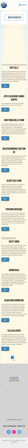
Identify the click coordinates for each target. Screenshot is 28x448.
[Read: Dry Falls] (14, 45)
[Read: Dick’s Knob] (8, 237)
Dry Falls (14, 67)
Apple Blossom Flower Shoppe (14, 98)
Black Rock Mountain (14, 300)
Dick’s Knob (14, 241)
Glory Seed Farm (14, 180)
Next (15, 360)
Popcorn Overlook (14, 209)
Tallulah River (14, 330)
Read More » (5, 85)
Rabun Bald (14, 270)
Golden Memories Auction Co (14, 150)
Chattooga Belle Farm (14, 120)
